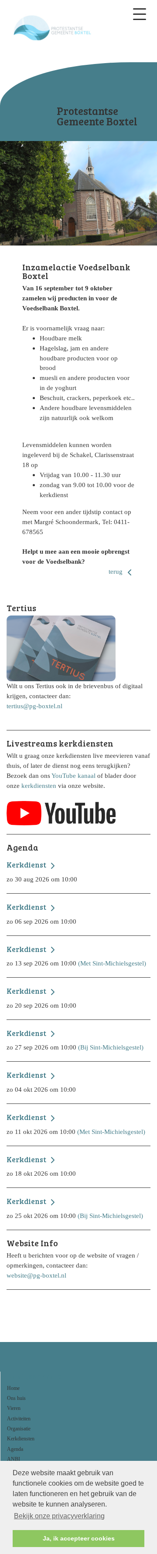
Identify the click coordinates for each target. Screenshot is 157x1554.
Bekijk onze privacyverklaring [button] (59, 1516)
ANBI (13, 1459)
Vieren (13, 1408)
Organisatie (19, 1429)
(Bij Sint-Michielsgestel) (75, 1040)
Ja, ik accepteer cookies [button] (79, 1538)
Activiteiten (19, 1419)
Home (13, 1388)
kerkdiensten (38, 785)
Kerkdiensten (20, 1439)
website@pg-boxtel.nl (36, 1275)
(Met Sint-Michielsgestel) (76, 956)
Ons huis (16, 1398)
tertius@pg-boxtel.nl (34, 706)
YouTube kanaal (73, 775)
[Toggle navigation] (139, 14)
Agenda (15, 1449)
